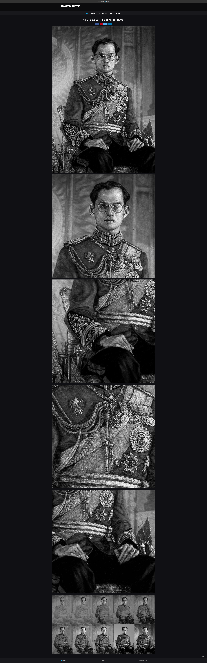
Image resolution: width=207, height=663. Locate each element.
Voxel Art (118, 13)
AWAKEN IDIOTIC (70, 6)
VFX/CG (93, 13)
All (87, 13)
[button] (202, 656)
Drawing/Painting (102, 13)
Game (111, 13)
